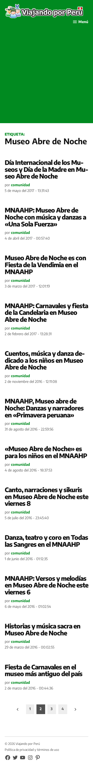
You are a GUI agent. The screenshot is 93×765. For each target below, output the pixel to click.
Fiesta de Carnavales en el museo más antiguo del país (43, 670)
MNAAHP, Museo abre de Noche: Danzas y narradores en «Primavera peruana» (44, 408)
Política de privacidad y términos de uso (32, 750)
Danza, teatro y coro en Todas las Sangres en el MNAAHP (46, 540)
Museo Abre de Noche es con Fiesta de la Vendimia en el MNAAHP (45, 264)
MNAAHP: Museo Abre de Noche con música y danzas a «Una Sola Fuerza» (45, 217)
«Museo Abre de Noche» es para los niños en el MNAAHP (46, 452)
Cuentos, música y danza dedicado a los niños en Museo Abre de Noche (45, 360)
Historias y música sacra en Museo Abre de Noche (42, 629)
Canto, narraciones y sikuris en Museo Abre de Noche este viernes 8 (46, 496)
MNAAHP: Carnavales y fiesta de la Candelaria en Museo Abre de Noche (46, 312)
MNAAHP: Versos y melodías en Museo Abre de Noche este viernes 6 (46, 585)
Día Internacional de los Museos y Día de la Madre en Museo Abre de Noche (46, 169)
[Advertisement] (46, 76)
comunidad (20, 184)
